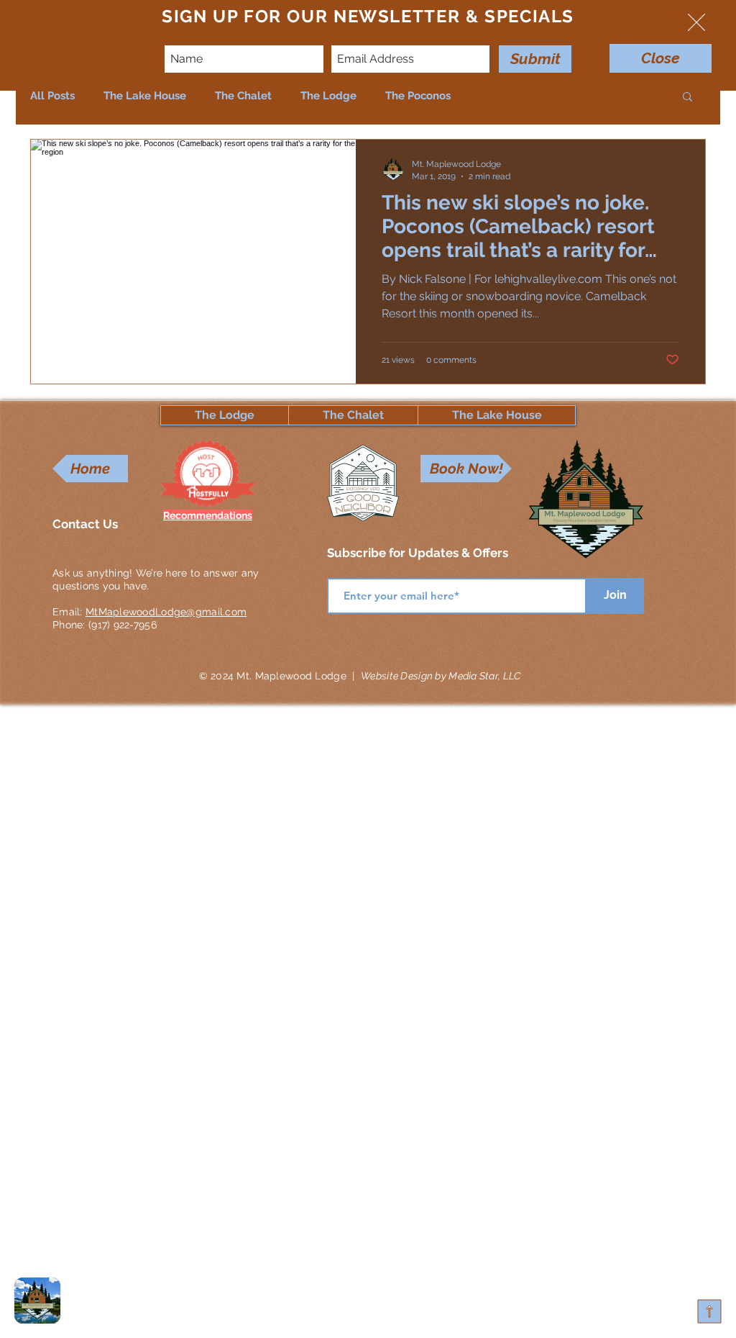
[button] (696, 22)
